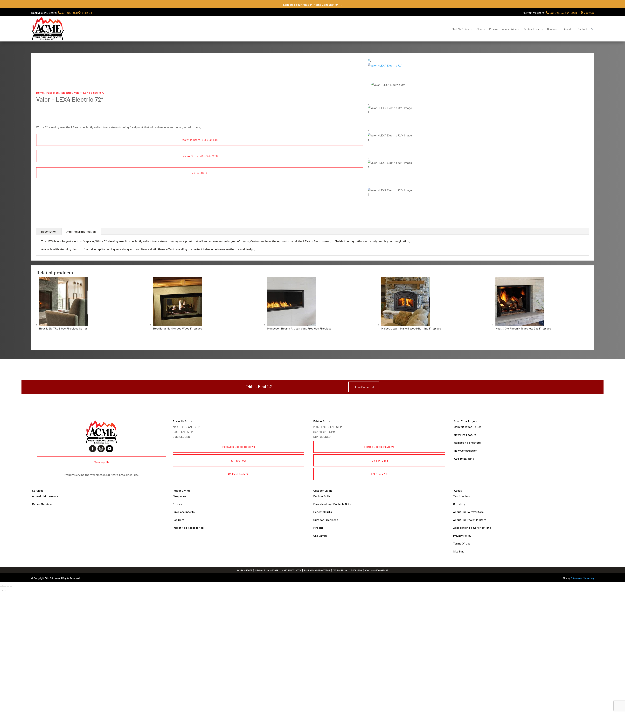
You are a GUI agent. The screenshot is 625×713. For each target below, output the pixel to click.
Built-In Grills (321, 496)
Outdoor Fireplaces (325, 520)
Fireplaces (179, 496)
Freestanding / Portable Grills (332, 504)
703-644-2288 (379, 460)
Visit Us (86, 12)
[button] (369, 60)
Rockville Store (182, 421)
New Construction (465, 450)
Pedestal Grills (322, 512)
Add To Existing (464, 458)
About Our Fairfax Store (468, 512)
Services (552, 28)
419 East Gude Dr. (239, 474)
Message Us (101, 462)
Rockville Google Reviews (238, 446)
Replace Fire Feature (467, 442)
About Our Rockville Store (469, 520)
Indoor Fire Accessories (188, 527)
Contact (582, 28)
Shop (479, 28)
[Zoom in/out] (1, 585)
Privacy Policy (462, 535)
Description (48, 231)
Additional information (81, 231)
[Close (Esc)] (11, 585)
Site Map (458, 551)
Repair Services (42, 504)
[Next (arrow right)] (4, 590)
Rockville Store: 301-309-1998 (199, 139)
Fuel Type (52, 92)
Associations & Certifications (472, 527)
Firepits (318, 527)
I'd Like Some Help (363, 387)
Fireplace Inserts (184, 512)
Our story (459, 504)
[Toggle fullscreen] (4, 585)
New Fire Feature (465, 435)
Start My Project (461, 28)
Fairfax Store (321, 421)
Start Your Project (465, 421)
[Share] (8, 585)
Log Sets (178, 520)
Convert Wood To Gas (467, 427)
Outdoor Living (531, 28)
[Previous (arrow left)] (1, 590)
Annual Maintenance (45, 496)
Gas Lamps (320, 535)
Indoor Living (509, 28)
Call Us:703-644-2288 (563, 12)
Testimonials (461, 496)
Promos (493, 28)
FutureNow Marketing (582, 578)
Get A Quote (199, 172)
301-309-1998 (69, 12)
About (567, 28)
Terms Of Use (462, 543)
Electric (66, 92)
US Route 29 (379, 474)
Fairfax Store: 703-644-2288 (199, 156)
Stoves (177, 504)
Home (40, 92)
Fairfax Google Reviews (379, 446)
